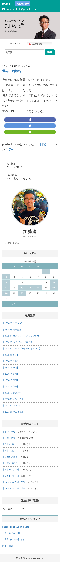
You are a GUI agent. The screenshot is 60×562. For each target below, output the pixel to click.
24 (6, 293)
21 (38, 288)
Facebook (23, 3)
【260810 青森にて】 (12, 392)
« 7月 (14, 304)
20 (30, 288)
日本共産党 (7, 545)
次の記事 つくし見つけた (15, 165)
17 (6, 288)
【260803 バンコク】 (13, 399)
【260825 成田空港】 (13, 329)
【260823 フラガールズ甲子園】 (18, 342)
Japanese (37, 44)
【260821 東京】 (10, 355)
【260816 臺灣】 (10, 380)
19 (22, 288)
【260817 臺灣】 (10, 373)
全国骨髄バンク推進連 (13, 539)
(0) (11, 149)
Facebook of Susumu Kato (15, 526)
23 (53, 288)
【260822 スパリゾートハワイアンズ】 (21, 348)
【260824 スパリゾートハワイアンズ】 (21, 336)
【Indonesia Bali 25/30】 (15, 482)
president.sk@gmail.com (21, 9)
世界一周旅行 (11, 71)
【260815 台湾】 (10, 386)
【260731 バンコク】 (13, 405)
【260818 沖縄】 (10, 367)
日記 (43, 144)
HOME (6, 3)
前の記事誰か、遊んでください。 (19, 176)
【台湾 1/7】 (9, 431)
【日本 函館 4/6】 (11, 469)
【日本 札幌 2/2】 (11, 444)
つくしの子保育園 (11, 533)
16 (54, 282)
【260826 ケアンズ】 (13, 323)
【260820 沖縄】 (10, 361)
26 (22, 293)
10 (6, 282)
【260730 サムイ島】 (13, 411)
